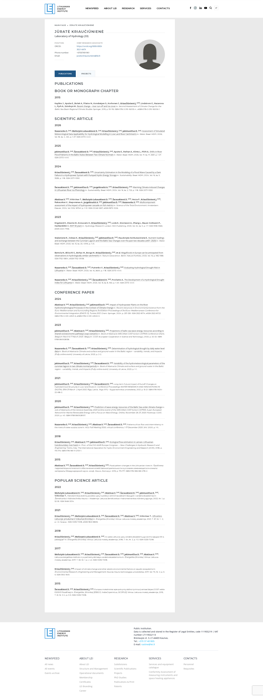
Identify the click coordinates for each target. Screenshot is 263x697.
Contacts (163, 8)
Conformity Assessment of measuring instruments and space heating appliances (163, 675)
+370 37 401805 (146, 641)
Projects (118, 673)
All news (49, 664)
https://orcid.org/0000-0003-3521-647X (89, 48)
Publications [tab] (65, 74)
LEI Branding (85, 686)
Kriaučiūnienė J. (128, 103)
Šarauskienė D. (81, 151)
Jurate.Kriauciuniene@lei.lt (88, 55)
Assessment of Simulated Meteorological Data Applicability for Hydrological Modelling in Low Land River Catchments (110, 132)
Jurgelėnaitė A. (100, 187)
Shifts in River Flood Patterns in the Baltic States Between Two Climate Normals (108, 153)
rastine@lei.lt (148, 644)
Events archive (52, 673)
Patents (118, 686)
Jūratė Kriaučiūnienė (81, 25)
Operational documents (91, 673)
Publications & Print (124, 681)
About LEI (110, 8)
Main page (60, 25)
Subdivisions (120, 664)
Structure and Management (93, 668)
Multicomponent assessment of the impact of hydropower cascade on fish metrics (105, 204)
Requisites (189, 668)
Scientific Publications (125, 668)
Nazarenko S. (61, 131)
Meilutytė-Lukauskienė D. (85, 131)
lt (216, 8)
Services (145, 8)
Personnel (189, 664)
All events (50, 668)
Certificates (85, 681)
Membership (86, 677)
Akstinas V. (60, 199)
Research (128, 8)
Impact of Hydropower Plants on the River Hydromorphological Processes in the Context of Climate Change (101, 306)
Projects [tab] (86, 74)
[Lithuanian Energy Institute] (57, 8)
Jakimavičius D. (130, 131)
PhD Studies (120, 677)
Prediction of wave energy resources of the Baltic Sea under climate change (128, 407)
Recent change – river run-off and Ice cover (96, 106)
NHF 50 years (76, 225)
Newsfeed (92, 8)
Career (82, 690)
